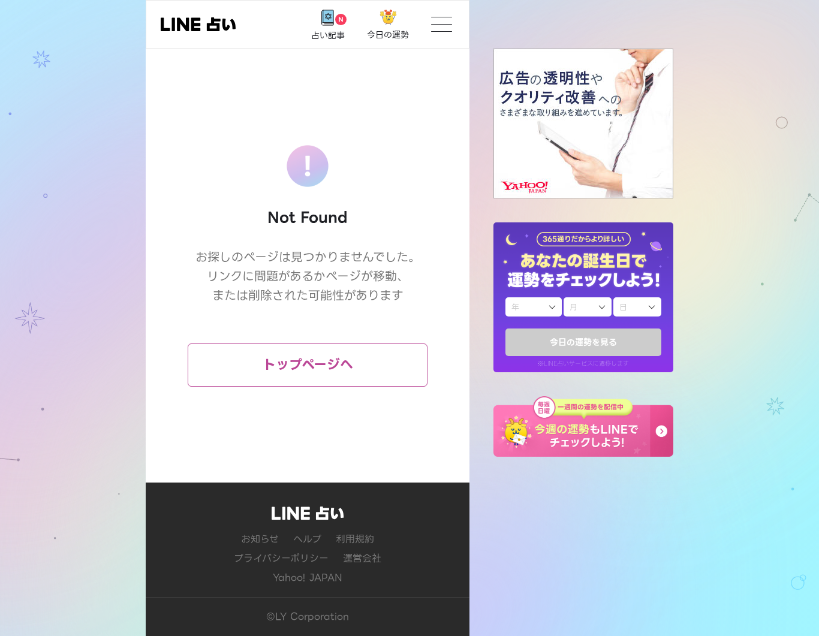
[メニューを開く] (441, 24)
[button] (583, 426)
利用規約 (355, 539)
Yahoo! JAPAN (307, 577)
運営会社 (362, 558)
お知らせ (260, 539)
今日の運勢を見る (583, 342)
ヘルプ (307, 539)
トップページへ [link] (308, 364)
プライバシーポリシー (281, 558)
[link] (198, 24)
